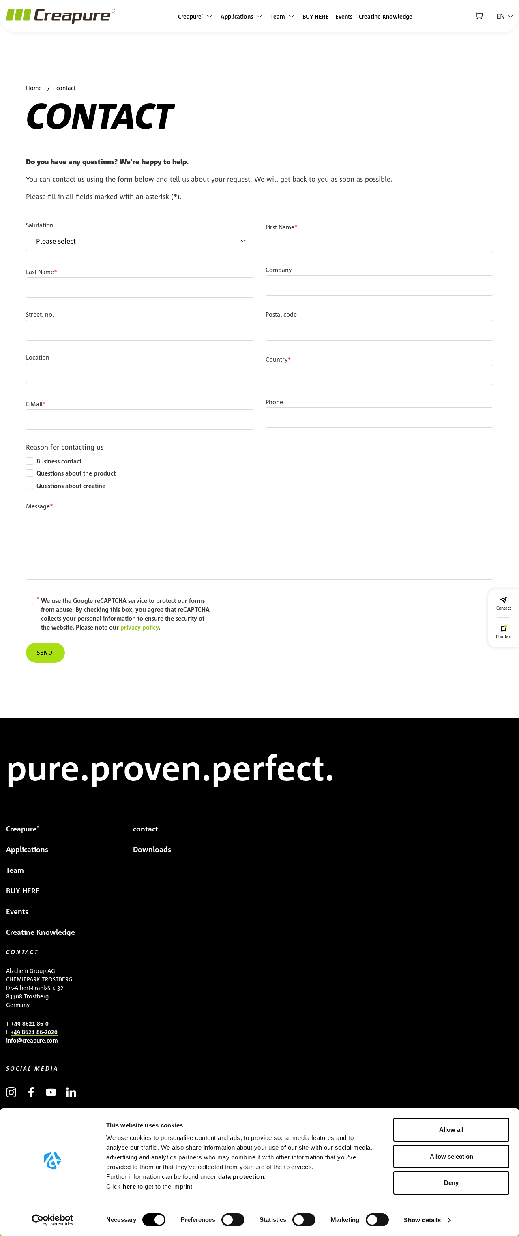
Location (37, 357)
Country (276, 359)
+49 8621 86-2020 (34, 1031)
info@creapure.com (32, 1040)
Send (45, 652)
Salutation (40, 225)
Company (279, 269)
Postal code (281, 314)
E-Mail (34, 404)
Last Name (40, 271)
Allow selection (451, 1156)
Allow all (451, 1129)
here (130, 1186)
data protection (241, 1176)
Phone (274, 401)
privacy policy (139, 627)
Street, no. (40, 314)
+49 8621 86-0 (30, 1023)
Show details (422, 1220)
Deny (451, 1182)
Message (38, 506)
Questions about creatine (70, 485)
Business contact (58, 461)
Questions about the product (76, 473)
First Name (280, 227)
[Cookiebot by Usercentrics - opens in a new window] (52, 1220)
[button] (504, 16)
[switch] (232, 1219)
